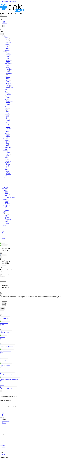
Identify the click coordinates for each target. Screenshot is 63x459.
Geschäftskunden (5, 225)
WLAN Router (8, 164)
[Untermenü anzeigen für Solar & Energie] (7, 138)
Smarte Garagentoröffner (9, 73)
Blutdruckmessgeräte (8, 174)
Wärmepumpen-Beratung (7, 107)
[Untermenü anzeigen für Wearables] (7, 169)
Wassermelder (7, 62)
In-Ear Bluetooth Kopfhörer (9, 87)
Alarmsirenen (7, 65)
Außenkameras (8, 57)
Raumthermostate (8, 102)
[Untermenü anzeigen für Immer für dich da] (7, 214)
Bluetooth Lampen (8, 129)
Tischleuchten (7, 116)
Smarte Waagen (8, 173)
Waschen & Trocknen (7, 154)
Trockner (7, 156)
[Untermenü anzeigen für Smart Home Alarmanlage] (11, 63)
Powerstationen (8, 145)
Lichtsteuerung (6, 133)
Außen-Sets (7, 112)
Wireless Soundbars (8, 84)
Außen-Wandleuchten (8, 121)
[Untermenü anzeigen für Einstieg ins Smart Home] (9, 194)
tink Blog (4, 189)
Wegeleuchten (7, 123)
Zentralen (6, 106)
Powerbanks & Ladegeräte (8, 147)
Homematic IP (3, 412)
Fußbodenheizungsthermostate (9, 101)
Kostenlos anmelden (2, 445)
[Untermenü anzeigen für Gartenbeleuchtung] (9, 45)
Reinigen (6, 151)
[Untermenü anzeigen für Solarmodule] (8, 140)
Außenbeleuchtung (7, 119)
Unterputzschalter (8, 136)
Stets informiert (5, 220)
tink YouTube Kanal (7, 223)
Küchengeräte (6, 159)
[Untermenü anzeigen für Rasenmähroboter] (9, 38)
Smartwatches (7, 170)
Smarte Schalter (8, 67)
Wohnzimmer (6, 192)
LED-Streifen (7, 115)
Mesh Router (7, 166)
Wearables (6, 169)
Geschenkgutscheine (5, 224)
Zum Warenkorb (2, 32)
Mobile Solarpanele (8, 142)
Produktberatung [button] (2, 397)
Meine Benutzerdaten (4, 23)
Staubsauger (7, 153)
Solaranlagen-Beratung (7, 149)
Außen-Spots (7, 46)
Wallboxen (6, 148)
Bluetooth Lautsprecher (9, 85)
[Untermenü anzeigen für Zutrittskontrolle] (9, 70)
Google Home (6, 202)
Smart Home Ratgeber (5, 199)
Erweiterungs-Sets (8, 98)
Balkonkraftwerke (7, 139)
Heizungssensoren (7, 103)
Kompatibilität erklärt (7, 198)
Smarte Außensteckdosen (7, 50)
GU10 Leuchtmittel (8, 128)
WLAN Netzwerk (7, 162)
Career (2, 439)
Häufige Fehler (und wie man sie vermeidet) (10, 197)
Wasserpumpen (8, 43)
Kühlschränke (6, 157)
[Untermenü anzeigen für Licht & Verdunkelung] (9, 108)
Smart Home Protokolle (6, 205)
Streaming (6, 89)
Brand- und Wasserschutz (8, 60)
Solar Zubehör (7, 143)
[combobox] (3, 16)
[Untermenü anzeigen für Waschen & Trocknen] (10, 154)
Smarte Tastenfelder (8, 68)
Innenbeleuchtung (7, 114)
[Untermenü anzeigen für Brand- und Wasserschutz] (11, 60)
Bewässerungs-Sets (8, 42)
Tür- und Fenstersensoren (9, 69)
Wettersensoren (8, 105)
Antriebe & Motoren (8, 132)
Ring (2, 415)
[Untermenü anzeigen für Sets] (6, 52)
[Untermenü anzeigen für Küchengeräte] (8, 159)
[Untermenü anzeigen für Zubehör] (7, 92)
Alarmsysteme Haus (8, 54)
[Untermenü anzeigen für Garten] (5, 36)
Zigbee (5, 207)
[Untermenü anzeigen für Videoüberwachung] (9, 55)
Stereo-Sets (7, 78)
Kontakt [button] (3, 418)
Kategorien (3, 35)
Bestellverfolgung (7, 217)
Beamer (5, 90)
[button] (31, 22)
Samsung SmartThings (7, 203)
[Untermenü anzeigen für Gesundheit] (6, 167)
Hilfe (5, 218)
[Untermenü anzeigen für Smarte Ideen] (6, 190)
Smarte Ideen (4, 190)
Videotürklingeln (8, 58)
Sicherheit (4, 51)
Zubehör (7, 59)
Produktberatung (6, 216)
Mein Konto (3, 21)
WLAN (5, 209)
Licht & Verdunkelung (5, 108)
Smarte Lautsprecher (7, 80)
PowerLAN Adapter (8, 165)
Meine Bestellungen (4, 22)
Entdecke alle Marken (5, 187)
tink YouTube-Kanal (5, 211)
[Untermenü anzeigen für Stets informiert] (7, 220)
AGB (2, 448)
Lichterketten (7, 124)
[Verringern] (0, 274)
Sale (2, 232)
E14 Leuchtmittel (8, 127)
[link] (2, 233)
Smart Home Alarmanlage (8, 63)
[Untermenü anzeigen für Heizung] (5, 95)
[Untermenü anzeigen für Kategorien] (4, 35)
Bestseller (4, 212)
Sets (5, 76)
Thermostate (6, 99)
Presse (2, 440)
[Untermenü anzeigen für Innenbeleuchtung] (9, 114)
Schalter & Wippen (8, 131)
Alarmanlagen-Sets (8, 64)
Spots (6, 118)
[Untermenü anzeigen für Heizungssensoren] (9, 103)
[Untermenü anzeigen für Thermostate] (8, 99)
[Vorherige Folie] (1, 253)
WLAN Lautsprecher (8, 83)
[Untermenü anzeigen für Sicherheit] (6, 51)
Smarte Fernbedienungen (9, 66)
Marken (3, 177)
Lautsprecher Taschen (8, 94)
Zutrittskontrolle (6, 70)
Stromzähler (6, 146)
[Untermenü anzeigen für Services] (4, 213)
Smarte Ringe (7, 171)
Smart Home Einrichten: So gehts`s (9, 196)
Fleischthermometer (8, 161)
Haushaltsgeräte (5, 150)
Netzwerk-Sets (8, 163)
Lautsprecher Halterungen (9, 93)
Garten (4, 36)
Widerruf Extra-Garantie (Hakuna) (6, 421)
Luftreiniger (6, 175)
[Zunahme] (8, 274)
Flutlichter (7, 122)
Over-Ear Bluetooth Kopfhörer (9, 88)
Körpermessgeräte (7, 172)
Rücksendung (3, 420)
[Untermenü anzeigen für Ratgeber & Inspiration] (7, 188)
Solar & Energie (5, 138)
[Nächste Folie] (1, 257)
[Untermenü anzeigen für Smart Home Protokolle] (9, 205)
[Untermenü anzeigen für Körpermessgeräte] (9, 172)
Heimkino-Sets (8, 79)
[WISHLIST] (31, 28)
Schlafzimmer (6, 193)
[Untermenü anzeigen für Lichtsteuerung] (8, 133)
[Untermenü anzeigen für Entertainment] (7, 74)
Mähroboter (7, 39)
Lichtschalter (7, 135)
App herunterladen (2, 309)
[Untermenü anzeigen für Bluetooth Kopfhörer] (10, 86)
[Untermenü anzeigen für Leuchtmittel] (8, 125)
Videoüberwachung (7, 55)
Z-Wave (6, 208)
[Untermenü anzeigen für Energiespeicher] (9, 144)
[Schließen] (3, 34)
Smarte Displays (8, 82)
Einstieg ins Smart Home (6, 194)
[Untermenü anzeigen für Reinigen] (7, 151)
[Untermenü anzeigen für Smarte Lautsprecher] (10, 80)
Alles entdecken (6, 37)
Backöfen (6, 158)
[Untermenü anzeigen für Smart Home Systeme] (8, 200)
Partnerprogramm (4, 441)
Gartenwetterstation (7, 49)
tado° (2, 414)
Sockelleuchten (8, 48)
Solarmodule (6, 140)
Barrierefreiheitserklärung (8, 219)
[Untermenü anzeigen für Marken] (4, 177)
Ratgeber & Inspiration (4, 188)
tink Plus (3, 231)
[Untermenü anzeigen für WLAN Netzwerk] (9, 162)
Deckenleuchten (8, 117)
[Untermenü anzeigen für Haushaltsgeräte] (7, 150)
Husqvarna (3, 413)
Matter (5, 204)
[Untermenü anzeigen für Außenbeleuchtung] (9, 119)
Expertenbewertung (3, 307)
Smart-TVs (6, 91)
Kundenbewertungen (3, 308)
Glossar (3, 450)
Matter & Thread (7, 210)
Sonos (2, 411)
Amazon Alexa (6, 201)
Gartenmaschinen (7, 44)
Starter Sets (7, 111)
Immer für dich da (5, 214)
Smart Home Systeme (5, 200)
